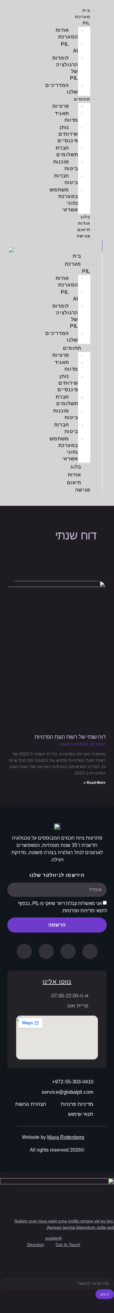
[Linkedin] (90, 951)
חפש (104, 1294)
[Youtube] (46, 951)
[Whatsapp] (24, 951)
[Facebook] (68, 951)
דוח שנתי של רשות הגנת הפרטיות (70, 737)
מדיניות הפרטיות (79, 910)
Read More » (94, 783)
